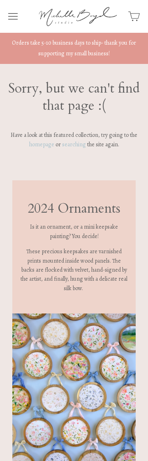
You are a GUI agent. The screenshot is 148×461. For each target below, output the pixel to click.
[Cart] (134, 16)
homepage (41, 144)
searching (74, 144)
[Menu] (13, 16)
